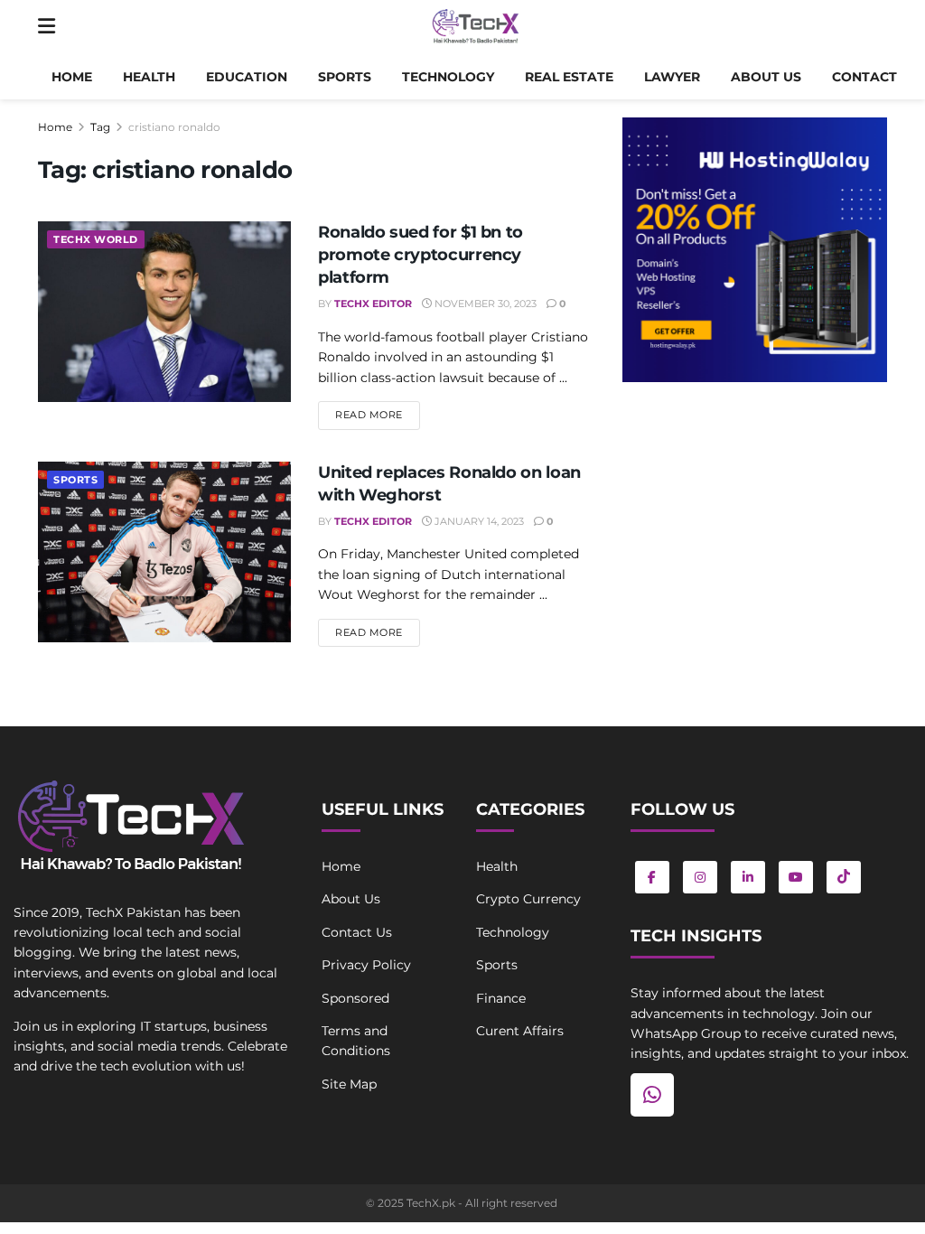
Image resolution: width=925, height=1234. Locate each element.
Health (149, 77)
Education (246, 77)
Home (71, 77)
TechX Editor (373, 521)
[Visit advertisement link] (754, 249)
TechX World (95, 239)
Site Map (349, 1084)
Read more (377, 414)
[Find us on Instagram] (700, 877)
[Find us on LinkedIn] (748, 877)
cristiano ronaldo (174, 127)
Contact (864, 77)
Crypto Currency (528, 899)
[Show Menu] (46, 27)
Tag (100, 127)
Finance (501, 998)
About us (766, 77)
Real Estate (569, 77)
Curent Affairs (520, 1031)
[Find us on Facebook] (652, 877)
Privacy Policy (366, 965)
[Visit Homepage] (475, 27)
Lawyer (672, 77)
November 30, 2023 (484, 303)
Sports (344, 77)
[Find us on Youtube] (796, 877)
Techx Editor (373, 303)
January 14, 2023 (478, 521)
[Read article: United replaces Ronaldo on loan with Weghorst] (164, 552)
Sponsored (355, 998)
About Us (351, 899)
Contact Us (357, 932)
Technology (448, 77)
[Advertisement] (754, 531)
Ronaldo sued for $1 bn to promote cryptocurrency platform (420, 254)
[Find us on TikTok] (844, 877)
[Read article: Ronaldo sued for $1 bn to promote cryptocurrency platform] (164, 311)
